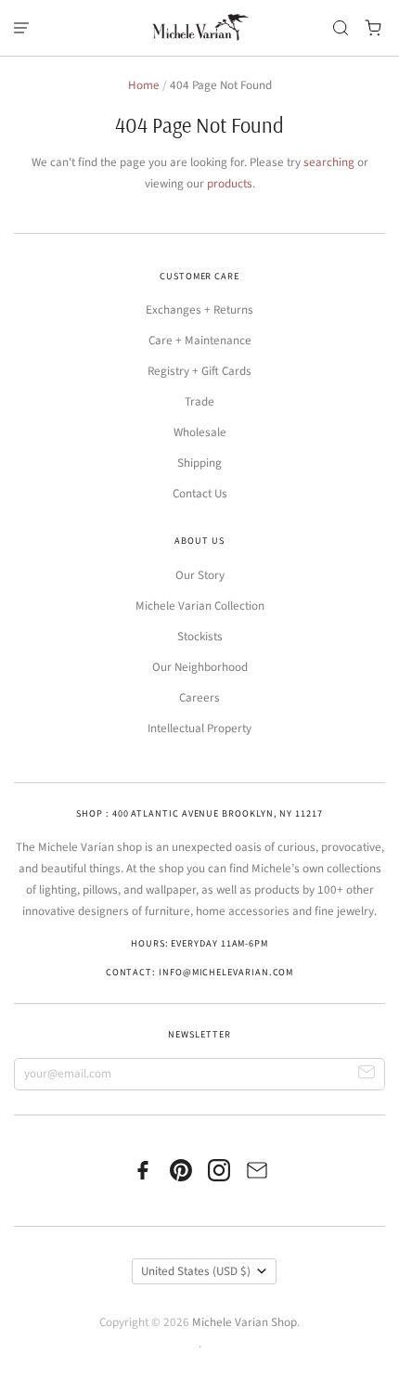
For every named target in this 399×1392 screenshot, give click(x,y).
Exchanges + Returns (199, 310)
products (229, 183)
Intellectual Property (199, 728)
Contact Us (200, 493)
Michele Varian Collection (199, 606)
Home (144, 85)
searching (328, 162)
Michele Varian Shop (244, 1322)
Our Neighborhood (200, 667)
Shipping (199, 463)
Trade (199, 401)
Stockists (200, 636)
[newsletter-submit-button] (367, 1074)
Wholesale (200, 432)
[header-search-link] (341, 28)
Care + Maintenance (199, 340)
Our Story (200, 575)
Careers (199, 698)
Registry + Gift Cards (199, 371)
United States (196, 1271)
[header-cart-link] (373, 28)
